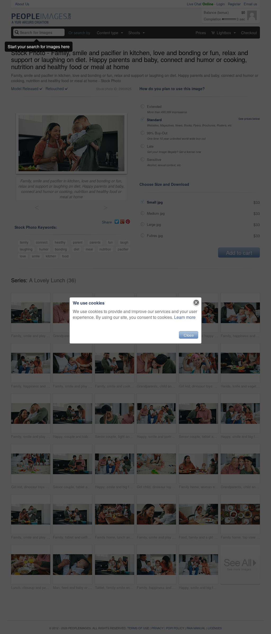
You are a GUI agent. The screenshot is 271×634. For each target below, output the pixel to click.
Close (189, 335)
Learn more (185, 317)
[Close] (196, 303)
